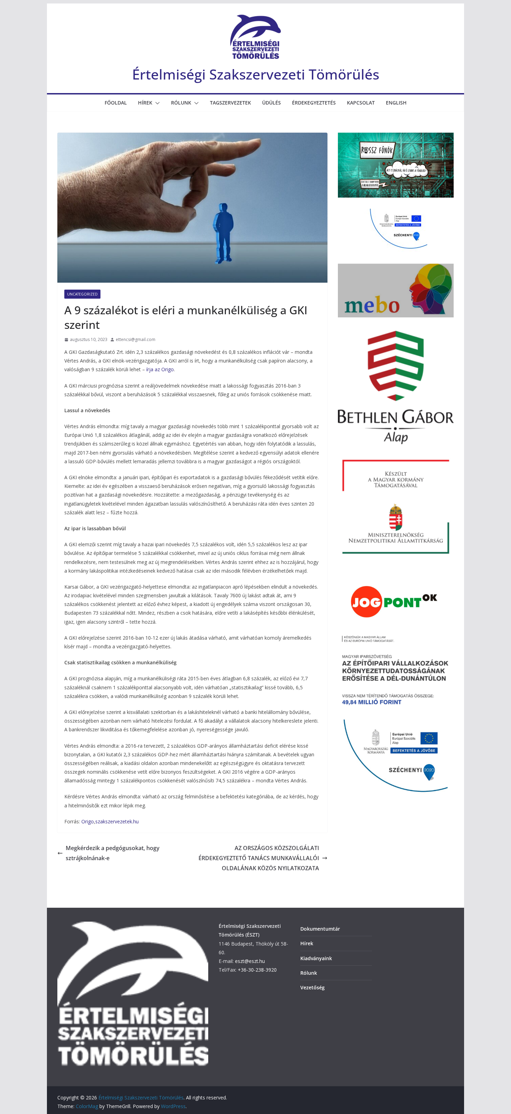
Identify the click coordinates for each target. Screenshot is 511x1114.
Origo (87, 821)
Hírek (145, 102)
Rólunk (181, 102)
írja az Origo (160, 369)
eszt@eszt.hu (250, 961)
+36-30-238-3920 (257, 969)
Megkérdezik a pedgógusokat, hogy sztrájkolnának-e (113, 853)
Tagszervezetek (230, 102)
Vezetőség (312, 987)
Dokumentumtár (320, 928)
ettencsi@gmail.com (135, 339)
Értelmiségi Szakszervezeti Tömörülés (255, 74)
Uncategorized (82, 294)
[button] (156, 103)
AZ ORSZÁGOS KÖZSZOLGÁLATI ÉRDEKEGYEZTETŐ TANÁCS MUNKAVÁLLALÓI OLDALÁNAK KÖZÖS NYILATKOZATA (258, 858)
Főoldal (116, 102)
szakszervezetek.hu (117, 821)
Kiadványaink (316, 958)
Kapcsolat (361, 102)
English (396, 102)
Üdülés (271, 102)
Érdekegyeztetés (314, 102)
